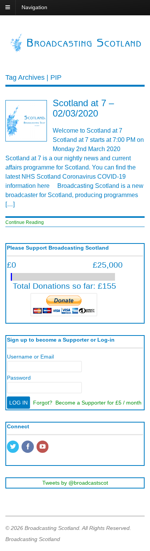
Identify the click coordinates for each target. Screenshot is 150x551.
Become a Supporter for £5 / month (98, 403)
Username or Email (30, 357)
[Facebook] (28, 447)
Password (19, 378)
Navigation (34, 7)
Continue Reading (24, 222)
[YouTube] (43, 447)
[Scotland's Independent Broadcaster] (75, 50)
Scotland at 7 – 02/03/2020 (83, 108)
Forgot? (42, 403)
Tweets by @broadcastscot (75, 483)
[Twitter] (13, 447)
